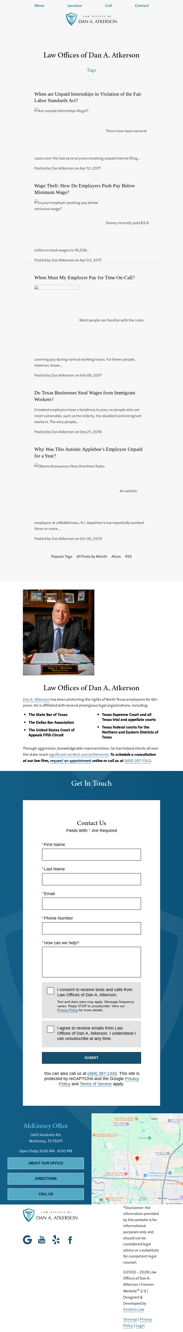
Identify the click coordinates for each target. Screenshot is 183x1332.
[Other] (56, 1240)
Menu (39, 5)
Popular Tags (61, 556)
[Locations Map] (137, 1158)
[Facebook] (70, 1240)
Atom (116, 556)
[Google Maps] (29, 1240)
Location (74, 5)
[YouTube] (42, 1240)
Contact (142, 5)
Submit (91, 1057)
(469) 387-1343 (137, 760)
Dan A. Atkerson (36, 699)
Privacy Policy (67, 1010)
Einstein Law (133, 1309)
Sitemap (130, 1319)
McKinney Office (46, 1125)
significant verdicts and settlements (79, 754)
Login (140, 1325)
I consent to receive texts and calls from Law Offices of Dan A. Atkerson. (95, 999)
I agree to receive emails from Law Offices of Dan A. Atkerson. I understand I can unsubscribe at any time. (96, 1033)
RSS (128, 556)
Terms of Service (96, 1084)
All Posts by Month (91, 556)
